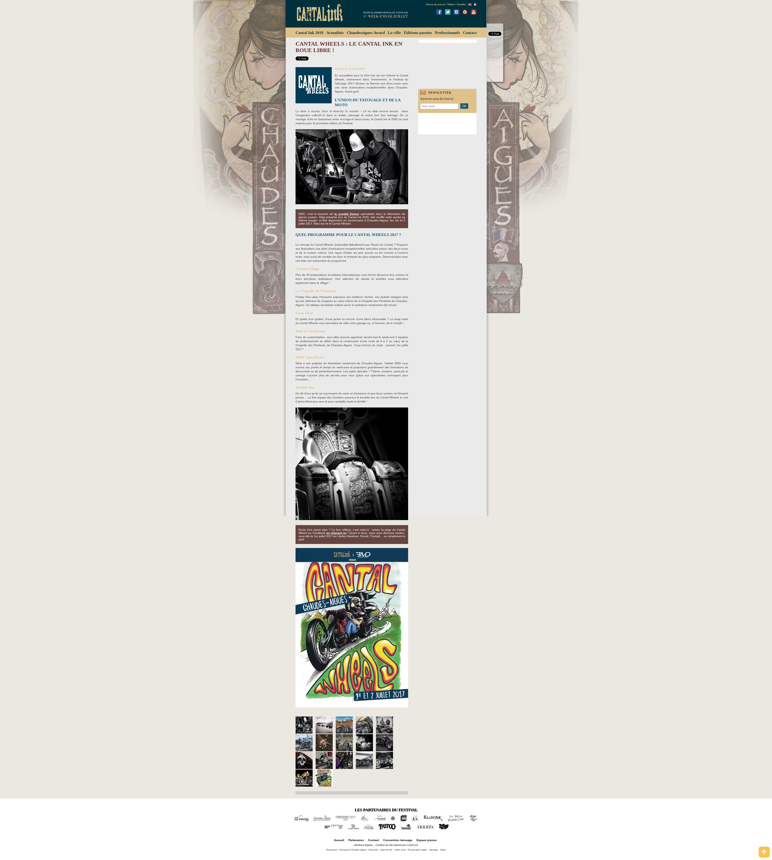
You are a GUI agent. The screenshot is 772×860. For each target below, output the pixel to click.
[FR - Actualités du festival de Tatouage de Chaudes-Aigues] (474, 4)
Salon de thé (386, 850)
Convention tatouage (397, 840)
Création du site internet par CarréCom (397, 845)
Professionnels (447, 32)
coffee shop (400, 850)
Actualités (335, 32)
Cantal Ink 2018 (309, 32)
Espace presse (427, 840)
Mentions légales (363, 845)
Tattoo (443, 850)
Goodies (461, 4)
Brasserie (373, 850)
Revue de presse (435, 4)
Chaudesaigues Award (366, 32)
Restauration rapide (417, 850)
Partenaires (356, 840)
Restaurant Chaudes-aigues (353, 850)
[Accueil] (322, 14)
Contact (470, 32)
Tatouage (433, 850)
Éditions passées (418, 32)
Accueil (339, 840)
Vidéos (451, 4)
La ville (394, 32)
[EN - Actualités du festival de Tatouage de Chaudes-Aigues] (469, 4)
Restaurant (331, 850)
